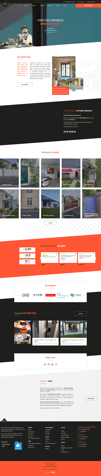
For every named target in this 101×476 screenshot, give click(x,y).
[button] (95, 258)
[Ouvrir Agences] (52, 5)
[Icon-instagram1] (49, 364)
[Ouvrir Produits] (28, 5)
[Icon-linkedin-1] (52, 364)
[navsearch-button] (98, 2)
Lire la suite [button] (43, 261)
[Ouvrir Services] (36, 5)
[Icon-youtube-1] (56, 364)
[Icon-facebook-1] (45, 364)
